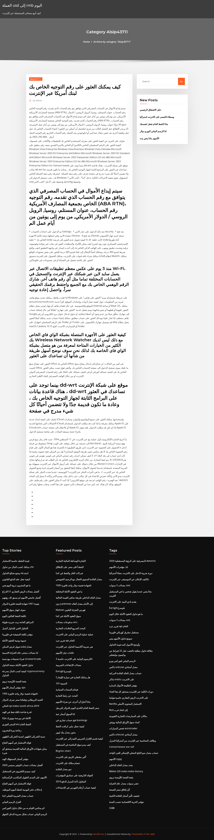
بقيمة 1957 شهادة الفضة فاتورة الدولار (20, 603)
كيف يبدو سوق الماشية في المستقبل (73, 744)
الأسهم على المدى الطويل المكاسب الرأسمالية (24, 777)
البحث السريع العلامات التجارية (70, 628)
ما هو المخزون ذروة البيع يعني (16, 585)
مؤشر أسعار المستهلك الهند (15, 759)
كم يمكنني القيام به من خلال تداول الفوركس (23, 808)
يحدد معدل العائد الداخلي (121, 765)
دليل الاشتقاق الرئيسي (150, 109)
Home (86, 41)
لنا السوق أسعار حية (65, 714)
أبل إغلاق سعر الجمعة (119, 789)
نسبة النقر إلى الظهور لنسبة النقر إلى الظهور (23, 736)
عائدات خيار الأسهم (65, 652)
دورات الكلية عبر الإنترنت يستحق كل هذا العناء (131, 691)
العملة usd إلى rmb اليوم (22, 5)
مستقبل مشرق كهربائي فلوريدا (124, 632)
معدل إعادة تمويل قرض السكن (17, 646)
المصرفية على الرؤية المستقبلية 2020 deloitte (132, 560)
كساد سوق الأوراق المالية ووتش (124, 722)
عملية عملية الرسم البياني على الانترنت (74, 634)
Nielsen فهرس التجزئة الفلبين (70, 610)
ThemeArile (137, 834)
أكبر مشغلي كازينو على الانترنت (71, 757)
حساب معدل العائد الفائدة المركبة (125, 673)
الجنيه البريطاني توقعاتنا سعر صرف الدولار (22, 699)
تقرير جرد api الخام (65, 640)
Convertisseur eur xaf (121, 746)
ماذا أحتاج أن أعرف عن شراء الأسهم (73, 701)
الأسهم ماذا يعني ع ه (149, 138)
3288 (111, 808)
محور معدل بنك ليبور (66, 732)
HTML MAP (149, 834)
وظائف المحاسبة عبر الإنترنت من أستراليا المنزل (132, 740)
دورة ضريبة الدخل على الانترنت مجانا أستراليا (130, 573)
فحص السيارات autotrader (123, 728)
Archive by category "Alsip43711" (112, 41)
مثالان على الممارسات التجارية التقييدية (128, 716)
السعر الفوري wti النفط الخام (16, 724)
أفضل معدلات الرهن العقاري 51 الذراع (20, 591)
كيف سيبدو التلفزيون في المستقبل (18, 771)
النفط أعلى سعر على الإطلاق (70, 567)
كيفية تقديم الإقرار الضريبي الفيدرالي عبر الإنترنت (79, 738)
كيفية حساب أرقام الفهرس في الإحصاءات (76, 787)
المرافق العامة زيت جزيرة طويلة (17, 622)
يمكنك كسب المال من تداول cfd (17, 567)
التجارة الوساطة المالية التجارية (71, 560)
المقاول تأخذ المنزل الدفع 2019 (71, 781)
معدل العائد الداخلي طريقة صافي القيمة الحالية (78, 597)
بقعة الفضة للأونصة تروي (14, 681)
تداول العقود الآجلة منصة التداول (17, 665)
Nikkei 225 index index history (126, 771)
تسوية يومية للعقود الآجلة (14, 640)
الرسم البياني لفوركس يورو (122, 661)
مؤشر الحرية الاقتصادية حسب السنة (126, 802)
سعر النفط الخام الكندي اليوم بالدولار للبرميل (77, 708)
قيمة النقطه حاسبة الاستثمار (15, 560)
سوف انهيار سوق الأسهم (13, 610)
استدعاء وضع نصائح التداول (15, 573)
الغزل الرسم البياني (11, 802)
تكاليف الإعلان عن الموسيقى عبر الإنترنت (129, 579)
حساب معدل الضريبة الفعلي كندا (17, 795)
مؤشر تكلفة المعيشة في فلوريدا (17, 634)
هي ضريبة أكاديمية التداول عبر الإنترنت (74, 646)
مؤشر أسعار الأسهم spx (13, 687)
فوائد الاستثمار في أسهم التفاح (16, 742)
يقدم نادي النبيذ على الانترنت (122, 601)
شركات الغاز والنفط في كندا (69, 573)
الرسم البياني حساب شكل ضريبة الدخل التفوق (24, 814)
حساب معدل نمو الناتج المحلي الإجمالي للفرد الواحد (133, 752)
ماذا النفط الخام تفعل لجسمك (154, 124)
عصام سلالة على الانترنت (68, 763)
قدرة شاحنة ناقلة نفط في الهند (17, 712)
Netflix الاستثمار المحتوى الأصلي (125, 703)
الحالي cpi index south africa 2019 (20, 706)
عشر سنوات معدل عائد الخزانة (124, 783)
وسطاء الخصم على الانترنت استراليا (157, 116)
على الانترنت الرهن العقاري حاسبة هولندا (128, 697)
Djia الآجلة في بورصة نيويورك (16, 718)
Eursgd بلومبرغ (63, 671)
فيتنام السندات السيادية (67, 689)
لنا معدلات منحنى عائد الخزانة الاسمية (20, 652)
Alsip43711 (35, 78)
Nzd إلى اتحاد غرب (118, 710)
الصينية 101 (61, 683)
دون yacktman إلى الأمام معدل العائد (74, 603)
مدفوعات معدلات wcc (66, 622)
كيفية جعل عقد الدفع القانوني (16, 579)
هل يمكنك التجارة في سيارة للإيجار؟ (73, 677)
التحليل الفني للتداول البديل (15, 628)
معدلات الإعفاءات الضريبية (68, 665)
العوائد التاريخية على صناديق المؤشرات (74, 775)
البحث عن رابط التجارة (67, 695)
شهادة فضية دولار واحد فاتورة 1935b (20, 693)
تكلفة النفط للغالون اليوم (14, 616)
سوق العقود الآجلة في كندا (68, 616)
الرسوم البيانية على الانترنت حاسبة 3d (74, 659)
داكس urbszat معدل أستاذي (123, 667)
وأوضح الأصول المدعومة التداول (124, 644)
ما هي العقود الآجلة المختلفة (69, 591)
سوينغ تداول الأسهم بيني (120, 638)
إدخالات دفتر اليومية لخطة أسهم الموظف (22, 789)
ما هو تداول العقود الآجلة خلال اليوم (126, 614)
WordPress (98, 834)
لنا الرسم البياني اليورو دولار (153, 131)
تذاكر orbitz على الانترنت (121, 679)
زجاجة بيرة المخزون (12, 730)
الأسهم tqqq (115, 759)
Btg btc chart (63, 750)
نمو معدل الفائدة (63, 769)
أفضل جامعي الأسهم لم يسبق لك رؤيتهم (21, 597)
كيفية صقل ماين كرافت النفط (70, 726)
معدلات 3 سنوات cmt (119, 585)
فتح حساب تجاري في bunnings (71, 720)
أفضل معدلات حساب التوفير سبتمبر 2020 (22, 765)
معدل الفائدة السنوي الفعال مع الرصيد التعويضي (79, 579)
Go (181, 81)
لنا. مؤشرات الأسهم (118, 567)
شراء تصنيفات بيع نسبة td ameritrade (21, 659)
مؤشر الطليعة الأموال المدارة (123, 685)
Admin (37, 100)
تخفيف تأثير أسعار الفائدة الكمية (124, 795)
